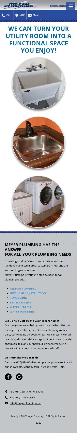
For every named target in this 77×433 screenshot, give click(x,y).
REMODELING (18, 298)
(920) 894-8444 (27, 397)
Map (22, 15)
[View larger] (38, 83)
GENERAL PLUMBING (23, 288)
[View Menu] (70, 6)
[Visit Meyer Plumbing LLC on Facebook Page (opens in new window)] (8, 376)
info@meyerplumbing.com (25, 403)
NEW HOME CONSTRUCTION (28, 293)
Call (9, 15)
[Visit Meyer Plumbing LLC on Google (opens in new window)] (19, 376)
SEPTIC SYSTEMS (20, 302)
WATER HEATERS (20, 307)
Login (38, 422)
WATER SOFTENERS (22, 311)
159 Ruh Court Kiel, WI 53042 (26, 391)
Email (36, 15)
